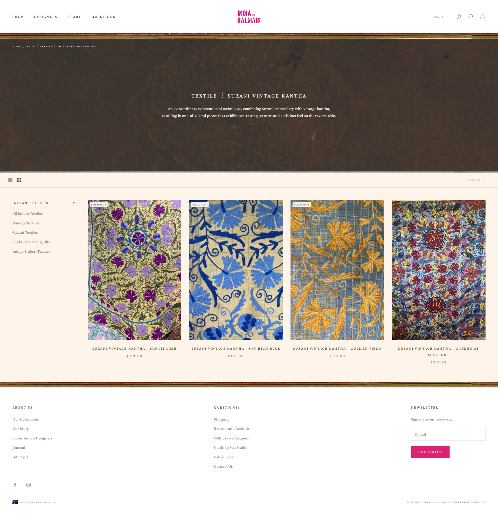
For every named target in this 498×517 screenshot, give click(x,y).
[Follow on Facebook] (15, 484)
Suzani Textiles (25, 232)
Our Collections (25, 419)
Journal (18, 447)
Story (74, 17)
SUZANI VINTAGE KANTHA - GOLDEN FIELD (337, 348)
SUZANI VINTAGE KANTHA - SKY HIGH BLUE (236, 348)
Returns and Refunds (232, 428)
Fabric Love (223, 457)
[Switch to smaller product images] (19, 180)
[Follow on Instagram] (28, 484)
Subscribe (430, 452)
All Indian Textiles (27, 213)
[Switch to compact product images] (27, 180)
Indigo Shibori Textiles (31, 251)
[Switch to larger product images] (10, 180)
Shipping (222, 419)
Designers (45, 17)
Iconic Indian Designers (32, 438)
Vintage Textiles (25, 222)
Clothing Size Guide (230, 447)
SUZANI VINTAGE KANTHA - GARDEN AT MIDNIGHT (438, 351)
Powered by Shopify (468, 502)
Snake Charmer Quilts (31, 241)
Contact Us (223, 466)
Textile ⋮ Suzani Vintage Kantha (67, 46)
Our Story (20, 428)
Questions (103, 17)
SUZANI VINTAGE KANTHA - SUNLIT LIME (134, 348)
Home (16, 46)
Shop (18, 17)
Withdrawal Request (231, 438)
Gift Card (20, 457)
